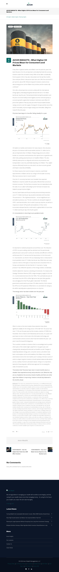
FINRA (8, 504)
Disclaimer (29, 564)
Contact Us (9, 544)
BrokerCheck (37, 564)
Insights (10, 26)
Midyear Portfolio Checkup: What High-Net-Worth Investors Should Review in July (26, 525)
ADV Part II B (28, 566)
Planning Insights (22, 17)
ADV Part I (45, 564)
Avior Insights (9, 536)
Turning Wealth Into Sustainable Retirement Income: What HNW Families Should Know (28, 514)
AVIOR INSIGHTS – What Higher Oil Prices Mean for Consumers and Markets (30, 62)
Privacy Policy (11, 564)
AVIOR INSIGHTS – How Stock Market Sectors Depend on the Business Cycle (38, 452)
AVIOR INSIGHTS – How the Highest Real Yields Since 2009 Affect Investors (20, 452)
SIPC (12, 504)
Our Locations (9, 540)
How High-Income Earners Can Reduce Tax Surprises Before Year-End (23, 518)
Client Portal (9, 548)
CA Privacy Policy (20, 564)
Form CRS (36, 566)
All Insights (8, 17)
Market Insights (15, 17)
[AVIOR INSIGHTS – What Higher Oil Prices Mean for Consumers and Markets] (29, 39)
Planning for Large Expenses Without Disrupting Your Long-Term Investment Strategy (27, 522)
